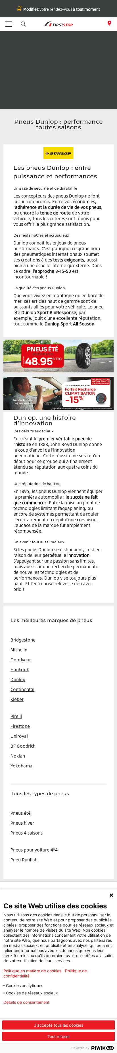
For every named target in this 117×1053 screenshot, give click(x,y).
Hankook (20, 669)
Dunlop (18, 679)
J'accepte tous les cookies (58, 1025)
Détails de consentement (26, 1002)
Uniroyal (19, 736)
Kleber (17, 699)
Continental (22, 689)
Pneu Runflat (24, 860)
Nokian (18, 756)
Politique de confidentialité (28, 1011)
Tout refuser (58, 1036)
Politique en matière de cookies (32, 970)
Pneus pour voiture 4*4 (34, 850)
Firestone (20, 726)
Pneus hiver (22, 823)
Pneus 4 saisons (27, 833)
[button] (23, 24)
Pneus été (21, 813)
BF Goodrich (23, 746)
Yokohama (21, 766)
